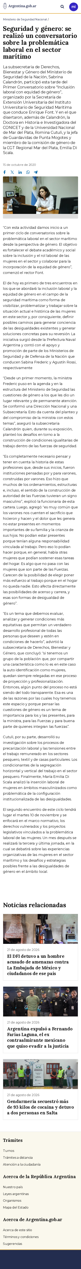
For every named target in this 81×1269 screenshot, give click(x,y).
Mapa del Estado (16, 1207)
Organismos (12, 1200)
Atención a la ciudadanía (21, 1164)
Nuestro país (13, 1187)
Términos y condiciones (21, 1237)
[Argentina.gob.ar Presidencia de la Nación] (19, 6)
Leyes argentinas (16, 1194)
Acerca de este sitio (17, 1230)
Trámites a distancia (18, 1158)
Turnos (8, 1151)
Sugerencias (12, 1244)
